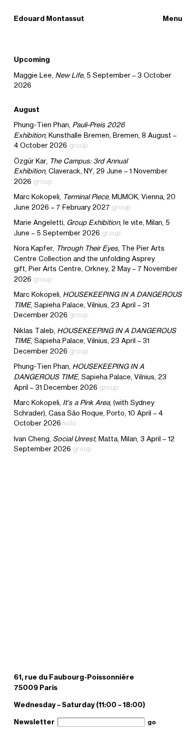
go (151, 722)
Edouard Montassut (49, 18)
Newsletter (34, 722)
